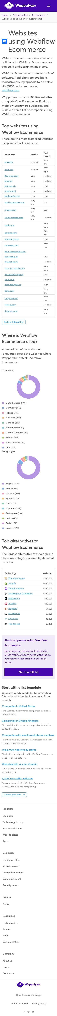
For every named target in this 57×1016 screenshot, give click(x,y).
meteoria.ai (10, 191)
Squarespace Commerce (20, 593)
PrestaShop (14, 598)
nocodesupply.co (13, 284)
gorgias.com (11, 233)
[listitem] (28, 816)
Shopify (12, 583)
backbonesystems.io (15, 202)
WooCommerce (16, 588)
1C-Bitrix (12, 603)
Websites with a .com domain (19, 764)
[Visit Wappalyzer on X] (28, 1012)
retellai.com (10, 305)
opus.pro (9, 169)
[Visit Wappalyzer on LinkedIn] (33, 1012)
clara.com (9, 279)
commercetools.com (15, 268)
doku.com (9, 291)
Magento (12, 608)
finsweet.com (11, 311)
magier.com (10, 210)
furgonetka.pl (11, 257)
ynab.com (9, 225)
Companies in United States (18, 706)
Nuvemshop (14, 613)
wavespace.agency (14, 274)
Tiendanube (14, 624)
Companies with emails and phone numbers (28, 735)
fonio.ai (8, 181)
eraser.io (9, 162)
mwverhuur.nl (11, 262)
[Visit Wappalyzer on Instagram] (24, 1012)
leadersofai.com (12, 196)
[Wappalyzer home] (20, 6)
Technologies (20, 15)
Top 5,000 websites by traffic (19, 749)
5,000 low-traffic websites (17, 778)
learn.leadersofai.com (15, 251)
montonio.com (12, 239)
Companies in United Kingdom (20, 720)
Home (5, 15)
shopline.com (11, 298)
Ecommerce (38, 15)
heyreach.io (10, 186)
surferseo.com (11, 245)
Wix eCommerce (16, 578)
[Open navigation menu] (49, 6)
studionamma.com (14, 217)
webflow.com (10, 90)
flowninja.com (11, 176)
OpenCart (13, 618)
